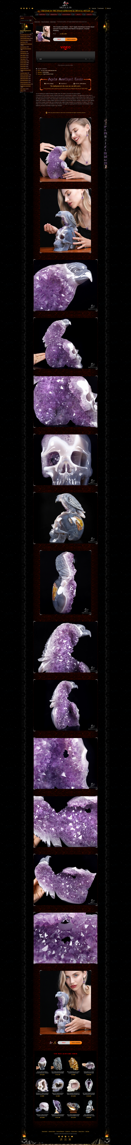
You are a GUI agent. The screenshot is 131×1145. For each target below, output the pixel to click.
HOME (51, 1042)
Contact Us (67, 1131)
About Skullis (44, 1131)
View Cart (94, 8)
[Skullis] (65, 4)
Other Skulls (24, 88)
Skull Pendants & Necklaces (26, 44)
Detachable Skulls (25, 76)
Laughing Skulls (24, 73)
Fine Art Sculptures (25, 40)
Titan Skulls (24, 59)
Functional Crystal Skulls (25, 86)
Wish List (109, 8)
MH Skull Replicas (25, 80)
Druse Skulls (24, 66)
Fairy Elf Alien (24, 57)
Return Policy (81, 1131)
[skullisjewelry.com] (65, 1139)
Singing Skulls (24, 60)
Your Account (101, 8)
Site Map (87, 1131)
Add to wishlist (71, 39)
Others (23, 90)
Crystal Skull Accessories (26, 84)
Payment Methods (60, 1131)
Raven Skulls (24, 64)
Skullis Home (37, 21)
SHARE (54, 1043)
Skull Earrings (24, 46)
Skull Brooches (24, 53)
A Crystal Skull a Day (26, 34)
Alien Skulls (24, 55)
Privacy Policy (74, 1131)
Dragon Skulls (24, 62)
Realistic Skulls (25, 36)
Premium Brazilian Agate (25, 71)
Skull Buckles (24, 51)
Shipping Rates (52, 1131)
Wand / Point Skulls (25, 74)
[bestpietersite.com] (70, 1139)
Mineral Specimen (25, 82)
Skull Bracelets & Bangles (25, 49)
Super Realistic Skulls (26, 38)
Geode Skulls (24, 68)
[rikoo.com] (61, 1139)
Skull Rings (24, 42)
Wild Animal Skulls (25, 78)
